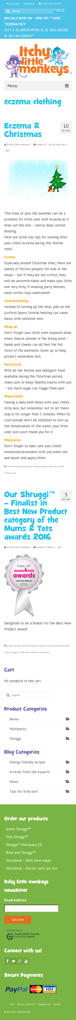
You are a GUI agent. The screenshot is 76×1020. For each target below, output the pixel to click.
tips (14, 473)
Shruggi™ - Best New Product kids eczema (29, 652)
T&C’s (12, 1004)
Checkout (29, 3)
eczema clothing (49, 466)
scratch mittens (54, 645)
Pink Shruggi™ (17, 837)
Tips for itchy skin (57, 144)
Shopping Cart (44, 1004)
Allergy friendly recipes (27, 762)
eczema (20, 466)
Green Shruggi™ (18, 829)
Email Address (15, 900)
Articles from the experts (30, 772)
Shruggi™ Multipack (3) (24, 844)
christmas (11, 466)
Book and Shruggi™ (21, 852)
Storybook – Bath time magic (28, 860)
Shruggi (15, 738)
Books (14, 719)
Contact (56, 1004)
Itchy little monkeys (20, 144)
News (50, 547)
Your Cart (51, 3)
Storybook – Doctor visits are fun (31, 868)
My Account (12, 3)
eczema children (32, 466)
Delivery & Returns (26, 1004)
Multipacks (18, 728)
